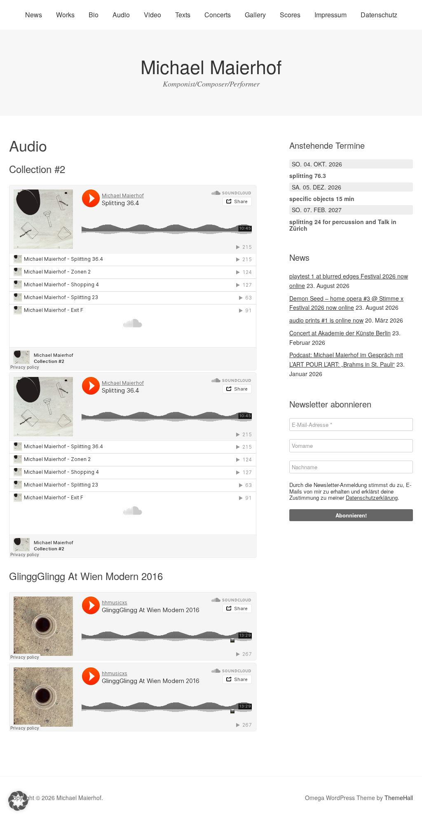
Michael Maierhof (211, 66)
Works (65, 14)
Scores (290, 14)
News (33, 14)
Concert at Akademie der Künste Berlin (340, 333)
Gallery (255, 14)
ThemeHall (398, 797)
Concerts (217, 14)
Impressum (330, 14)
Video (152, 14)
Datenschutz (379, 14)
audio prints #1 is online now (326, 320)
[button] (18, 801)
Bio (93, 14)
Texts (182, 14)
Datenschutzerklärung (372, 497)
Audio (121, 14)
